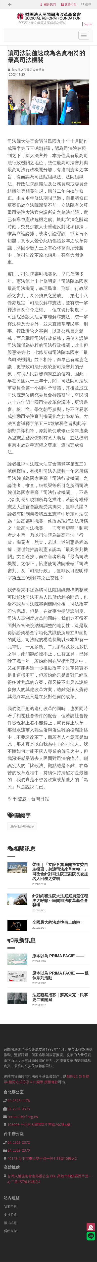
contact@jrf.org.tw (22, 1116)
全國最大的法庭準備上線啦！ (58, 922)
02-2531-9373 (18, 1108)
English (88, 24)
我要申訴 (10, 1206)
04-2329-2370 (18, 1150)
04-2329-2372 (18, 1142)
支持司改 (71, 4)
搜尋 (88, 4)
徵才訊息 (10, 1223)
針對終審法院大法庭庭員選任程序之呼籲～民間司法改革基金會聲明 (60, 900)
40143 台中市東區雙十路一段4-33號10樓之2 (42, 1158)
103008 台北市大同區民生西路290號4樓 (38, 1124)
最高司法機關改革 (22, 826)
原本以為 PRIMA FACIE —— (58, 956)
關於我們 (50, 4)
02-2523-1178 (18, 1100)
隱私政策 (10, 1231)
